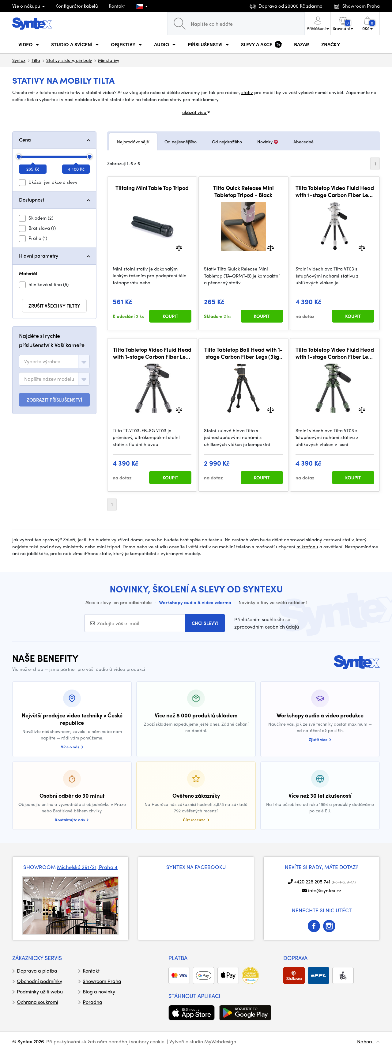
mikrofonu (307, 546)
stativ (247, 92)
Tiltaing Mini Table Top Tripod (152, 187)
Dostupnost (31, 199)
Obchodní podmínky (39, 981)
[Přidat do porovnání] (179, 247)
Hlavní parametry (38, 255)
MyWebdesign (220, 1041)
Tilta (36, 60)
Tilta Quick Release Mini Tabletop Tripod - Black (243, 191)
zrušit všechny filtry (54, 305)
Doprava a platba (37, 970)
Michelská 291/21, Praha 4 (87, 867)
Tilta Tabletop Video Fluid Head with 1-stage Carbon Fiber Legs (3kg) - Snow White (335, 191)
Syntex (18, 60)
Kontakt (117, 5)
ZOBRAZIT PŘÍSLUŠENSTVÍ (54, 399)
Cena (25, 139)
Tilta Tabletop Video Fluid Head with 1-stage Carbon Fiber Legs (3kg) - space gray (152, 353)
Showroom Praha (102, 981)
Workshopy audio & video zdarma (195, 602)
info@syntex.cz (324, 890)
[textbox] (42, 361)
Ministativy (108, 60)
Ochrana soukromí (37, 1001)
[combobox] (54, 361)
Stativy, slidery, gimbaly (69, 60)
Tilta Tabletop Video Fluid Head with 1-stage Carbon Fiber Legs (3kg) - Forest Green (335, 353)
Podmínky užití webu (40, 991)
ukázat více (194, 112)
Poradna (92, 1001)
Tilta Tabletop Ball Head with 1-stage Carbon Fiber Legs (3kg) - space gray (243, 353)
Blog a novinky (99, 991)
